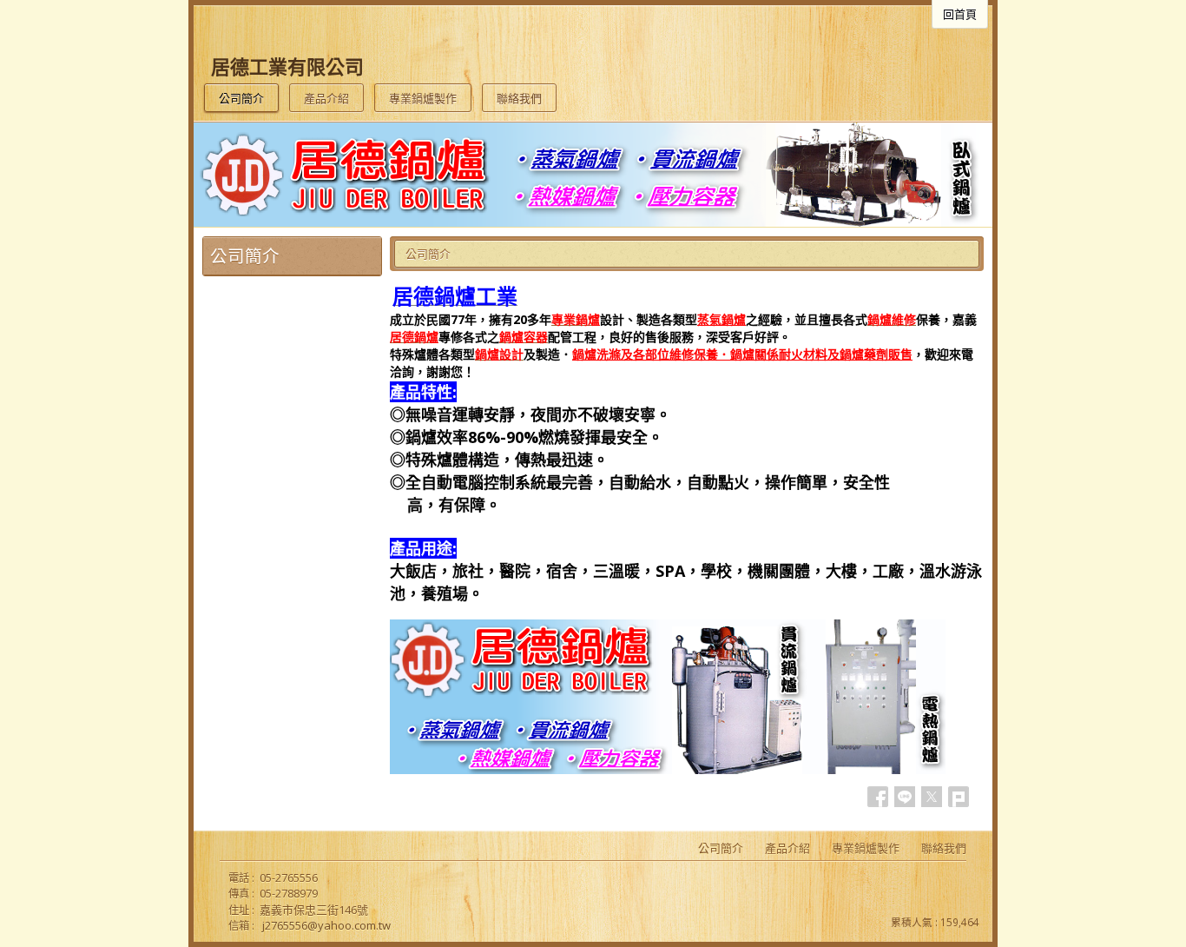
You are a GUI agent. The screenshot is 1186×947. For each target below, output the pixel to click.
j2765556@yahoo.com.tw (326, 925)
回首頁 (960, 14)
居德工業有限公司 (287, 66)
